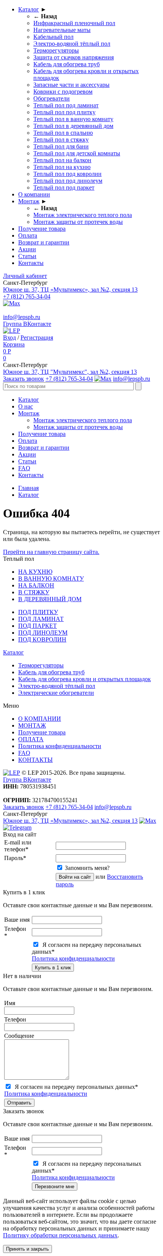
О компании (34, 194)
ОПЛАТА (31, 739)
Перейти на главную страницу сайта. (51, 552)
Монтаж (28, 201)
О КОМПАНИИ (39, 718)
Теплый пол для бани (61, 146)
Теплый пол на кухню (62, 167)
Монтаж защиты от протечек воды (78, 222)
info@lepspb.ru (21, 317)
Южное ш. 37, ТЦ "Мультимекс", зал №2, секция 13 (70, 372)
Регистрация (36, 337)
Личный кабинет (25, 276)
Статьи (27, 256)
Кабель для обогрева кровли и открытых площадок (84, 679)
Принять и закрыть (27, 1249)
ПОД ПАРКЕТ (37, 625)
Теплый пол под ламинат (66, 105)
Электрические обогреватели (56, 692)
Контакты (31, 263)
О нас (25, 406)
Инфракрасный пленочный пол (74, 23)
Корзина (14, 344)
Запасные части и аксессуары (71, 84)
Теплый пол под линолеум (67, 180)
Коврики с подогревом (62, 91)
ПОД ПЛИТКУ (38, 612)
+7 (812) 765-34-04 (26, 296)
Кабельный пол (53, 37)
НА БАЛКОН (36, 585)
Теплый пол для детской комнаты (76, 153)
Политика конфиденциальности (59, 746)
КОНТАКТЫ (35, 759)
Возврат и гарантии (43, 242)
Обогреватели (51, 98)
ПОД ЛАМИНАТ (41, 619)
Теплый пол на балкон (62, 160)
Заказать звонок (23, 378)
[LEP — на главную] (11, 330)
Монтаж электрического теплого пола (82, 215)
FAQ (24, 468)
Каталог (28, 9)
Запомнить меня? (87, 868)
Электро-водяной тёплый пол (71, 43)
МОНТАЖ (32, 725)
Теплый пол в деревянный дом (73, 126)
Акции (27, 249)
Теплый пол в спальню (63, 132)
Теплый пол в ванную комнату (73, 119)
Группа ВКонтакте (27, 324)
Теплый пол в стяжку (61, 139)
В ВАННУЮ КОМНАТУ (51, 578)
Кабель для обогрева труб (66, 64)
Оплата (27, 235)
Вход (9, 337)
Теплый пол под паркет (63, 187)
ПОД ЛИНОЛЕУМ (42, 632)
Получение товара (42, 228)
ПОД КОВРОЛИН (42, 639)
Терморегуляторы (56, 50)
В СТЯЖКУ (33, 592)
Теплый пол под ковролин (67, 174)
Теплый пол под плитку (64, 112)
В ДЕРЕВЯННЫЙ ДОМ (50, 599)
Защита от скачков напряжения (73, 57)
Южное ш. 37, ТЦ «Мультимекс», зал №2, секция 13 (70, 289)
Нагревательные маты (62, 30)
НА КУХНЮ (35, 571)
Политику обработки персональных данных (60, 1235)
